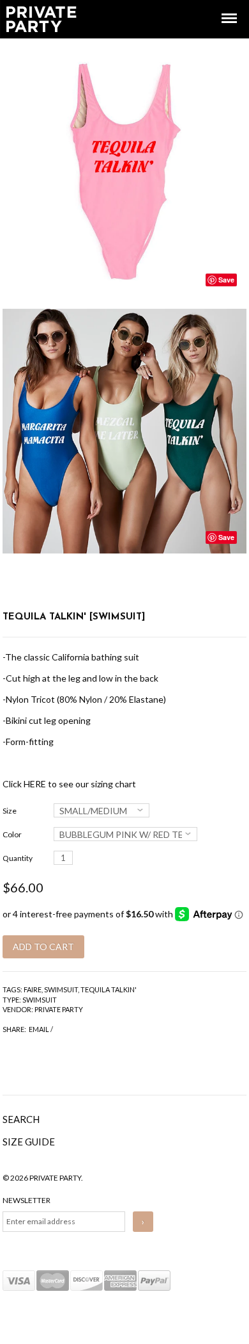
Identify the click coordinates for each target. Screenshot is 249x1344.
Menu (220, 7)
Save (226, 279)
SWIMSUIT (61, 989)
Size (10, 810)
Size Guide (29, 1141)
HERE (35, 783)
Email (39, 1029)
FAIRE (33, 989)
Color (12, 834)
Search (21, 1119)
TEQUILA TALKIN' (108, 989)
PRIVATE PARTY (58, 1009)
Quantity (18, 858)
